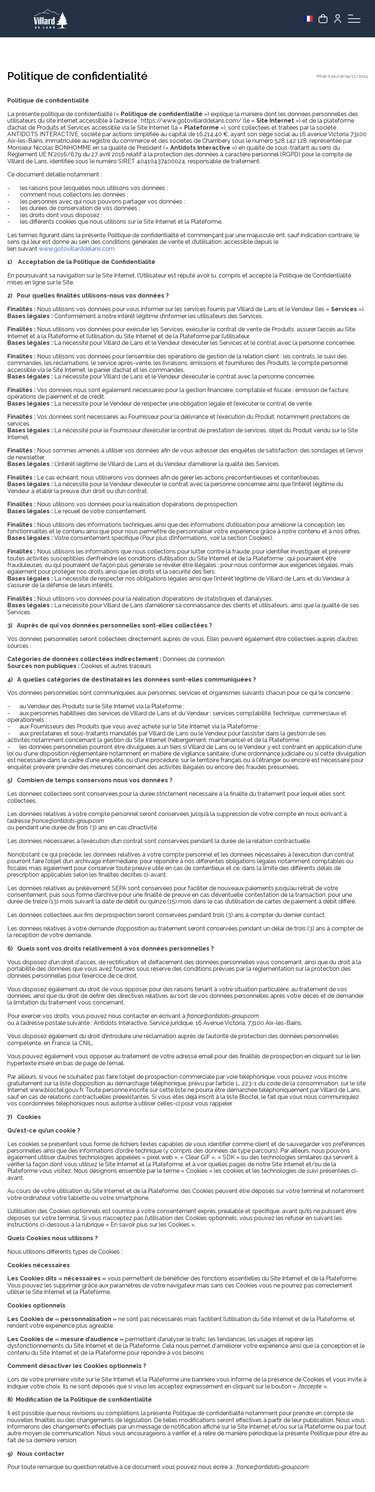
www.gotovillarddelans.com (77, 248)
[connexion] (337, 18)
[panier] (323, 18)
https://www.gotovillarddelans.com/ (191, 120)
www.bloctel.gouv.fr (56, 1089)
